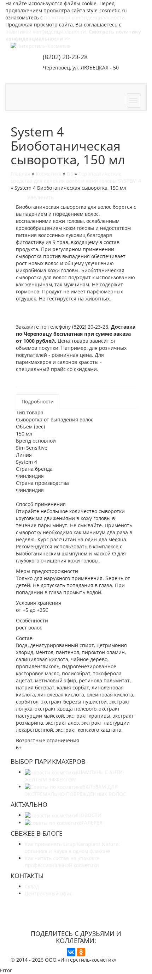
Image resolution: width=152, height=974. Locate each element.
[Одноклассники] (81, 952)
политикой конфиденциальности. (85, 17)
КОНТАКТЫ (123, 77)
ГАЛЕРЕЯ (92, 822)
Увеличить (39, 197)
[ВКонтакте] (71, 952)
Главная (20, 173)
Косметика (49, 173)
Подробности (38, 401)
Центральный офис (48, 893)
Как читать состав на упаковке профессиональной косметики (62, 862)
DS (70, 173)
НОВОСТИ (89, 815)
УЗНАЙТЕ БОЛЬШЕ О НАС (76, 906)
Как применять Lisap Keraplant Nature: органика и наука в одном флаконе (72, 847)
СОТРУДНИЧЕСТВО (70, 77)
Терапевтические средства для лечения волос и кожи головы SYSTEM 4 (76, 177)
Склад (32, 886)
